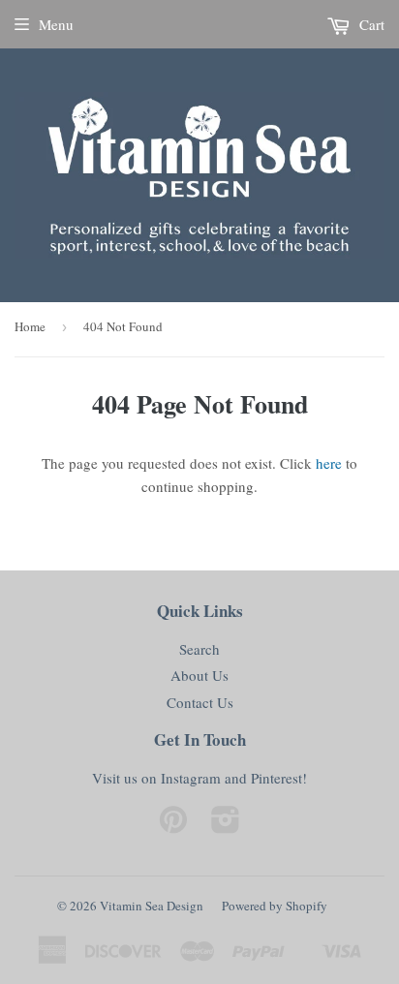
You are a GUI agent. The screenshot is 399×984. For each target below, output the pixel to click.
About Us (199, 675)
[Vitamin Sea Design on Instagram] (225, 825)
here (329, 463)
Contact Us (200, 702)
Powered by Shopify (274, 905)
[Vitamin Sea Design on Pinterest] (173, 825)
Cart (369, 24)
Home (30, 326)
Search (199, 649)
